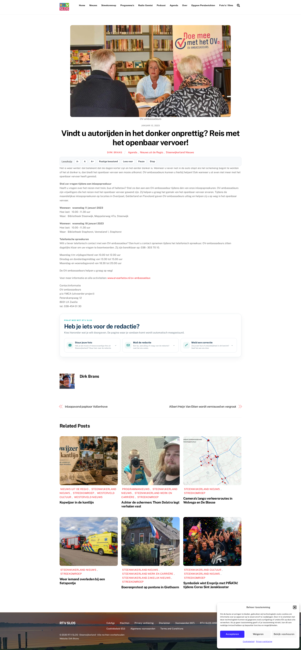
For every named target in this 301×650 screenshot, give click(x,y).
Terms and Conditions (171, 628)
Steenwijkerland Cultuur (202, 569)
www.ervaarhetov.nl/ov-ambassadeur (128, 277)
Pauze (141, 161)
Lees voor (128, 161)
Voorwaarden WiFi (185, 623)
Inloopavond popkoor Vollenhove (86, 406)
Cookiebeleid (248, 641)
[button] (294, 607)
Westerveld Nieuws (88, 497)
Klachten (124, 623)
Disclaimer (164, 623)
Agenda (174, 5)
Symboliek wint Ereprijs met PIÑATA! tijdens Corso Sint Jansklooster (210, 585)
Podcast (161, 5)
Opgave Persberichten (203, 5)
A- (77, 161)
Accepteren (232, 634)
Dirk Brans (114, 152)
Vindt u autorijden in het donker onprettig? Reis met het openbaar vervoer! (150, 138)
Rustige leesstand (108, 161)
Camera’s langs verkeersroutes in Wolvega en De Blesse (207, 500)
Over (184, 5)
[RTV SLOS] (64, 9)
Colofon (110, 623)
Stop (152, 161)
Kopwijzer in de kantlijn (77, 502)
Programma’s (127, 5)
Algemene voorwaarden (142, 628)
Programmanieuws (136, 489)
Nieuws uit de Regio (151, 152)
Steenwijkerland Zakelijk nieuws (146, 577)
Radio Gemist (145, 5)
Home (82, 5)
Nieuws (93, 5)
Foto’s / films (226, 5)
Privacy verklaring (264, 641)
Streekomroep (108, 5)
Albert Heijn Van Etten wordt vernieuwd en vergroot (202, 406)
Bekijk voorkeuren (284, 634)
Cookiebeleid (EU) (115, 628)
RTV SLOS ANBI (209, 623)
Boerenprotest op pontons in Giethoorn (150, 587)
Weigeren (258, 634)
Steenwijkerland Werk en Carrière (147, 573)
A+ (92, 161)
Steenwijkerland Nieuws (180, 152)
